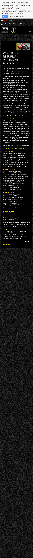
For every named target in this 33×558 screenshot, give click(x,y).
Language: (19, 24)
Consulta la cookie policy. (17, 16)
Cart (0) (11, 24)
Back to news (6, 245)
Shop (4, 24)
